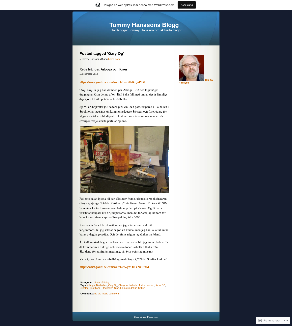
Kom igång (187, 4)
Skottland (95, 288)
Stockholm (107, 288)
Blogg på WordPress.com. (146, 317)
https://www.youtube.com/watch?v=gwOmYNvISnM (114, 267)
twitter (141, 288)
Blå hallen (101, 285)
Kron (158, 285)
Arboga (91, 285)
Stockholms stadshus (125, 288)
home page (114, 59)
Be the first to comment (106, 293)
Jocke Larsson (146, 285)
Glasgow (123, 285)
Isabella (133, 285)
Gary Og (112, 285)
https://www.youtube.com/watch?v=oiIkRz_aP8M (112, 82)
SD (163, 285)
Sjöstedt (84, 288)
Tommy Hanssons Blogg (144, 25)
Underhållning (101, 282)
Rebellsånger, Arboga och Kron (103, 69)
